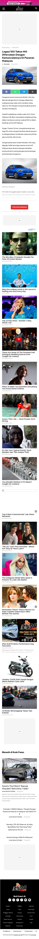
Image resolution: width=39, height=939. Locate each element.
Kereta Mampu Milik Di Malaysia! (19, 837)
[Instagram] (13, 899)
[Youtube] (25, 899)
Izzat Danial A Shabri (8, 791)
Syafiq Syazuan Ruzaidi (15, 829)
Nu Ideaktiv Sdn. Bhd (18, 934)
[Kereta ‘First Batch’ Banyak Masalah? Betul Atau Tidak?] (19, 770)
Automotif (15, 47)
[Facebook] (9, 899)
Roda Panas (6, 47)
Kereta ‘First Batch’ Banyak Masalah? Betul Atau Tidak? (15, 787)
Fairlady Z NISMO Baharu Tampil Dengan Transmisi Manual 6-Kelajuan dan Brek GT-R (20, 811)
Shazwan (7, 64)
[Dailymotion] (29, 899)
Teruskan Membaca (19, 207)
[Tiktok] (21, 899)
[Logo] (19, 8)
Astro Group (33, 934)
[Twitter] (17, 899)
